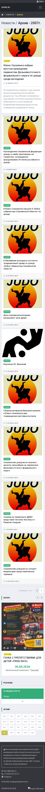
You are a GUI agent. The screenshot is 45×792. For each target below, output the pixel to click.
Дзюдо (6, 696)
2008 (39, 727)
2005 (18, 732)
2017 (18, 721)
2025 (4, 716)
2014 (39, 721)
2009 (32, 727)
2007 (4, 732)
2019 (4, 721)
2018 (11, 721)
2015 (32, 721)
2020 (39, 716)
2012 (11, 727)
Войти (41, 1)
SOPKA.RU (5, 7)
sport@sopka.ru (10, 771)
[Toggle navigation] (40, 7)
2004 (25, 732)
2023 (18, 716)
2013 (4, 727)
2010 (25, 727)
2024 (11, 716)
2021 (32, 716)
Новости (10, 15)
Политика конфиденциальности (14, 782)
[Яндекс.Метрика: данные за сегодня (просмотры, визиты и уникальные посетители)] (36, 788)
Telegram (8, 777)
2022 (25, 716)
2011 (18, 727)
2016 (25, 721)
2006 (11, 732)
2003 (32, 732)
